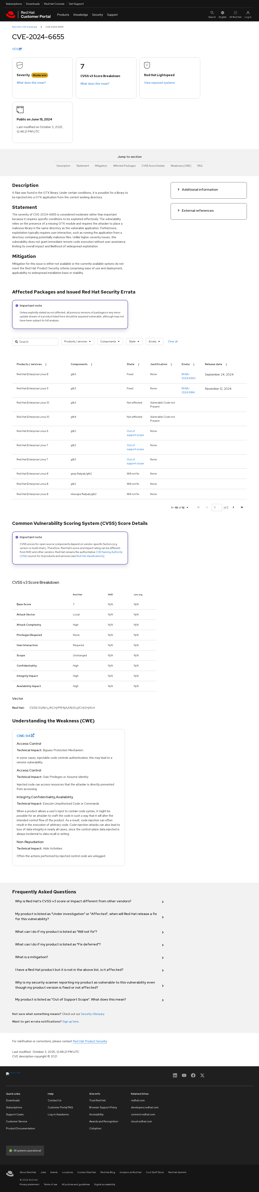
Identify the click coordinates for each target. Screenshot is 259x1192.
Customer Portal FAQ (60, 1107)
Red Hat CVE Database (24, 26)
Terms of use (50, 1184)
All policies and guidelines (76, 1184)
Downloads (33, 3)
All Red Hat (235, 17)
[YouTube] (184, 1077)
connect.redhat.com (143, 1114)
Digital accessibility (104, 1184)
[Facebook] (193, 1077)
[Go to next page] (233, 507)
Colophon (95, 1128)
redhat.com (138, 1100)
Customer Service (16, 1121)
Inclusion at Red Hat (130, 1172)
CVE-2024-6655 (55, 26)
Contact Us (54, 1100)
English (222, 17)
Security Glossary (92, 1014)
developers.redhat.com (145, 1107)
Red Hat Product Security (90, 1041)
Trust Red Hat (97, 1100)
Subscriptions (14, 3)
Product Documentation (20, 1128)
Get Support (76, 3)
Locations (67, 1172)
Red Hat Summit (177, 1172)
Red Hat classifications (89, 556)
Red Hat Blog (107, 1172)
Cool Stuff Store (155, 1172)
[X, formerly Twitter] (202, 1077)
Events (53, 1172)
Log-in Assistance (58, 1114)
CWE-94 (23, 736)
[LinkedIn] (175, 1077)
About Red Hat (28, 1172)
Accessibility (96, 1114)
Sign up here (70, 1021)
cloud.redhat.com (141, 1121)
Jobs (43, 1172)
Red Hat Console (54, 3)
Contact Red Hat (86, 1172)
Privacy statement (29, 1184)
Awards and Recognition (103, 1121)
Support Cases (15, 1114)
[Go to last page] (241, 507)
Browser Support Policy (103, 1107)
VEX (15, 49)
